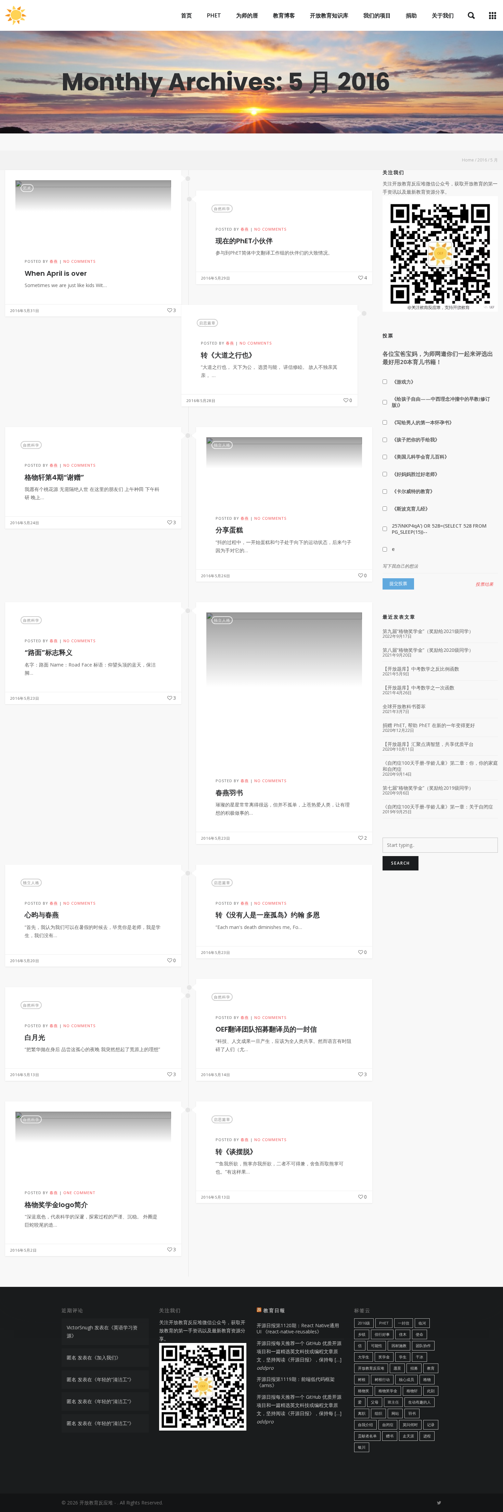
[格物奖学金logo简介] (93, 1143)
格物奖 (363, 1390)
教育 (431, 1368)
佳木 (403, 1334)
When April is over (56, 273)
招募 (414, 1368)
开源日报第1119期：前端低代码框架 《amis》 (296, 1382)
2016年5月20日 (24, 960)
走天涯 (408, 1435)
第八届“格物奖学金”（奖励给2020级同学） (428, 650)
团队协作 (423, 1345)
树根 (361, 1379)
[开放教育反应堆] (15, 15)
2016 (482, 160)
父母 (374, 1402)
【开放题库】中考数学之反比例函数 (421, 669)
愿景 (397, 1368)
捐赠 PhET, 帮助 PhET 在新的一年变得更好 (429, 725)
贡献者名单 (367, 1435)
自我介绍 (365, 1424)
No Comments (79, 261)
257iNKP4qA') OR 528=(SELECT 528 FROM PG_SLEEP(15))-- (439, 528)
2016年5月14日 (215, 1074)
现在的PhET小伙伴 (244, 241)
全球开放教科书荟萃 (404, 706)
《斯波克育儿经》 (411, 508)
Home (468, 160)
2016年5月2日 (23, 1249)
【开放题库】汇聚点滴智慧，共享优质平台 (428, 744)
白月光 (35, 1037)
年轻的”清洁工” (113, 1379)
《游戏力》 (404, 381)
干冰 (419, 1356)
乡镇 (361, 1334)
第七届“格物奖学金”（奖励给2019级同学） (428, 788)
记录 (431, 1424)
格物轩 (412, 1390)
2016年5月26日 (215, 575)
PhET (384, 1323)
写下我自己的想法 (400, 566)
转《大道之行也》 (228, 355)
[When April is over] (93, 211)
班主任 (393, 1402)
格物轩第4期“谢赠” (54, 477)
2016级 (364, 1323)
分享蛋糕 (229, 530)
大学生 (363, 1356)
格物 (427, 1379)
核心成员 (406, 1379)
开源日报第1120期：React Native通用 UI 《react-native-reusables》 (298, 1328)
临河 (422, 1323)
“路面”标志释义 (49, 652)
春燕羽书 (229, 793)
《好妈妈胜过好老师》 (416, 474)
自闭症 (388, 1424)
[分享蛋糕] (284, 468)
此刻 (431, 1390)
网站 (395, 1413)
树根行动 (382, 1379)
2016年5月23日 (215, 838)
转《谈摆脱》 (236, 1151)
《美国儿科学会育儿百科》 (420, 456)
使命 (419, 1334)
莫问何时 (410, 1424)
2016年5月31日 (24, 310)
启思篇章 (207, 322)
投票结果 (484, 584)
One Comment (79, 1192)
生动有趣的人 (419, 1402)
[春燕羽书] (284, 687)
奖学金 (384, 1356)
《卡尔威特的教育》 (413, 491)
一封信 (403, 1323)
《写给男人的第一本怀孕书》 (423, 422)
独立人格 (222, 445)
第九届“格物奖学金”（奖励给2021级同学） (428, 631)
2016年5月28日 (201, 400)
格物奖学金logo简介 (56, 1204)
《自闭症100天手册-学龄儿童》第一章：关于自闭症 (438, 807)
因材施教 (399, 1345)
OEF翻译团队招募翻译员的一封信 (266, 1029)
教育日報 (274, 1310)
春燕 (54, 261)
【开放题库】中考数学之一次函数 (418, 688)
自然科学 (222, 208)
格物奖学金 (387, 1390)
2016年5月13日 (24, 1074)
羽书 (412, 1413)
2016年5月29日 (215, 278)
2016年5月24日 (24, 522)
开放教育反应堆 (371, 1368)
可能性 (376, 1345)
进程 (427, 1435)
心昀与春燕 (42, 915)
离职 (361, 1413)
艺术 (27, 188)
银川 (361, 1447)
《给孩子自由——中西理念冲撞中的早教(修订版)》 (441, 402)
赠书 (390, 1435)
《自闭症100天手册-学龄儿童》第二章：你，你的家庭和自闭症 (440, 766)
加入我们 (106, 1357)
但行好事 (382, 1334)
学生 (403, 1356)
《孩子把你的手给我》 (416, 439)
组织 (378, 1413)
